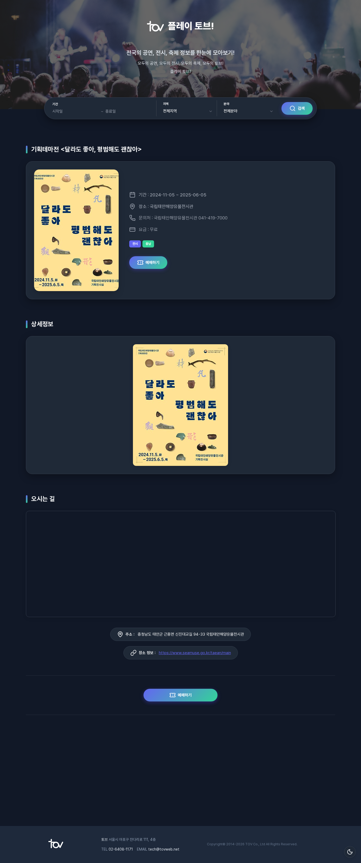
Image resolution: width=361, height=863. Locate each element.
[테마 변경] (350, 852)
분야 (226, 104)
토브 (104, 839)
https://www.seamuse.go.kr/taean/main (195, 652)
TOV (248, 844)
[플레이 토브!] (55, 847)
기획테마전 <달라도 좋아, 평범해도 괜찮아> (86, 149)
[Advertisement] (180, 773)
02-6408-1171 (121, 849)
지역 (166, 104)
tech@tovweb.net (163, 849)
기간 (55, 104)
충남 (148, 244)
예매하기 (152, 262)
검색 (301, 108)
